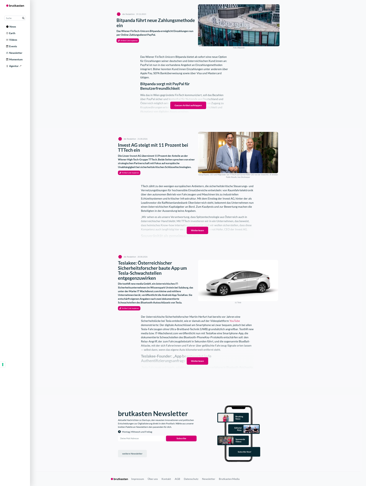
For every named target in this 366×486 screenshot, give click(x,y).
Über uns (153, 478)
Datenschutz (191, 478)
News (12, 26)
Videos (12, 39)
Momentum (15, 59)
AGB (177, 478)
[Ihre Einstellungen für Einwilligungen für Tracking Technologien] (2, 364)
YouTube (234, 320)
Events (12, 46)
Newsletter (15, 52)
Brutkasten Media (229, 478)
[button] (128, 40)
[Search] (23, 18)
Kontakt (166, 478)
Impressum (137, 478)
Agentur (13, 66)
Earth (11, 33)
